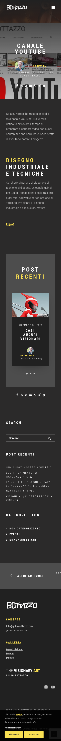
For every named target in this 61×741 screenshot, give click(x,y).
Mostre (10, 657)
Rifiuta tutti (14, 734)
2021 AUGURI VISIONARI (30, 335)
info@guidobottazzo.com (19, 626)
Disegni (10, 653)
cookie (19, 714)
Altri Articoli (30, 576)
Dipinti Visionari (14, 649)
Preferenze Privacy (13, 728)
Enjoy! (10, 224)
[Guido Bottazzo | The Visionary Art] (16, 7)
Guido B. (39, 65)
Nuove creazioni (30, 75)
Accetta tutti (33, 734)
